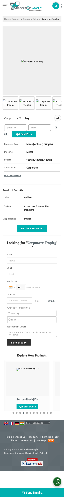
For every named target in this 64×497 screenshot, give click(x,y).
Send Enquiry (33, 492)
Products (16, 19)
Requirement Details (16, 327)
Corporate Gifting (31, 19)
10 (44, 413)
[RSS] (51, 440)
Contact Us (27, 440)
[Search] (55, 5)
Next (59, 102)
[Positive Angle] (25, 6)
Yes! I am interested (32, 228)
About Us (20, 436)
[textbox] (39, 127)
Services (46, 436)
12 (51, 413)
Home (7, 19)
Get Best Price (24, 134)
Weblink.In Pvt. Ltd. (38, 453)
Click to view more (12, 175)
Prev (5, 102)
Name (9, 254)
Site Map (41, 440)
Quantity (11, 294)
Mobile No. (12, 281)
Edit (53, 301)
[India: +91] (11, 287)
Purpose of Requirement (18, 308)
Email (9, 267)
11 (47, 413)
